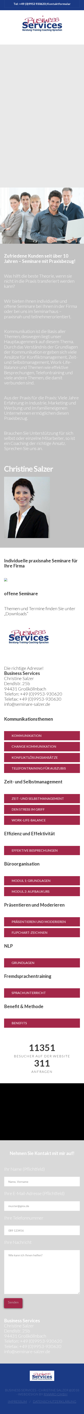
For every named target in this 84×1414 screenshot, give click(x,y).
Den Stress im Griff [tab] (28, 809)
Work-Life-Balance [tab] (29, 820)
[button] (42, 40)
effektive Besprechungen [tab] (35, 850)
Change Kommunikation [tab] (34, 746)
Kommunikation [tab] (27, 735)
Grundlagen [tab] (23, 963)
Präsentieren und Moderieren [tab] (39, 922)
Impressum (17, 1401)
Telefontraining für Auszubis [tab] (39, 768)
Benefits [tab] (19, 1023)
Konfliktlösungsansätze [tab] (35, 757)
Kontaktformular (59, 4)
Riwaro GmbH (55, 1394)
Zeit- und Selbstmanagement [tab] (38, 798)
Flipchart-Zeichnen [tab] (30, 932)
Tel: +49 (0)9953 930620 (29, 4)
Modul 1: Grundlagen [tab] (31, 880)
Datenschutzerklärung (54, 1401)
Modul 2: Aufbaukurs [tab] (31, 891)
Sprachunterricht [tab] (29, 993)
